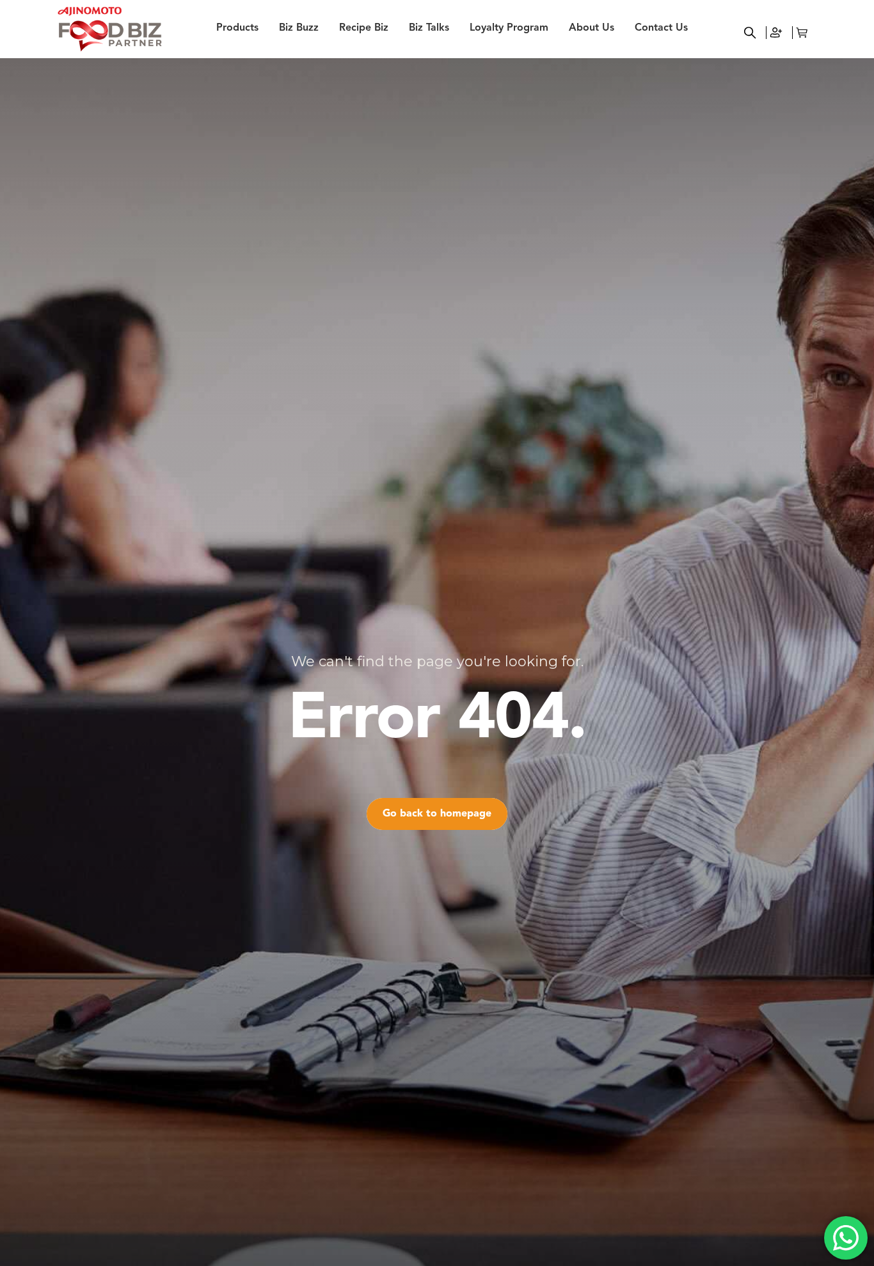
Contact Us (661, 28)
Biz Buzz (299, 28)
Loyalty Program (509, 28)
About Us (591, 28)
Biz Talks (429, 28)
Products (237, 28)
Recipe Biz (363, 28)
